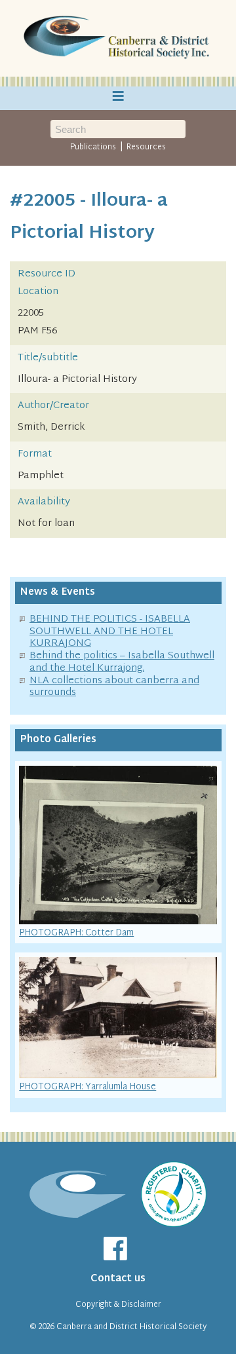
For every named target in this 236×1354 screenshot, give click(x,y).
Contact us (118, 1279)
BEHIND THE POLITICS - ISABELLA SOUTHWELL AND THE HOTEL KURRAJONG (110, 632)
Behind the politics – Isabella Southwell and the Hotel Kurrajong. (122, 662)
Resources (146, 147)
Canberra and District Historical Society (131, 1327)
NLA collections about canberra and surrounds (114, 687)
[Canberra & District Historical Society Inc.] (118, 38)
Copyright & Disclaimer (118, 1305)
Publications (93, 147)
